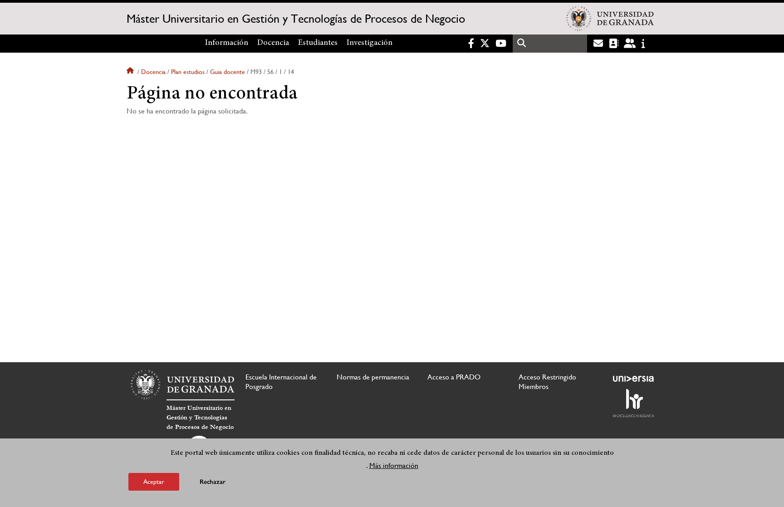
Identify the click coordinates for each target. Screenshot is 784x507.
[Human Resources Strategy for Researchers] (633, 403)
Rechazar (212, 482)
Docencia (273, 43)
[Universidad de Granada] (610, 18)
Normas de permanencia (373, 377)
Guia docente (227, 71)
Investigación (369, 43)
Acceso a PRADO (453, 377)
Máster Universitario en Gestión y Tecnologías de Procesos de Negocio (296, 19)
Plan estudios (188, 71)
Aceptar (153, 481)
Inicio (131, 71)
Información (226, 43)
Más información (393, 465)
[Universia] (633, 378)
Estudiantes (318, 43)
